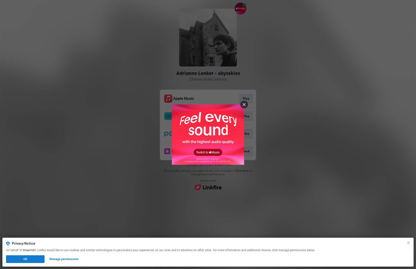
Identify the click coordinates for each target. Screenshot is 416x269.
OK (25, 259)
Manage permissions (63, 259)
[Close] (408, 243)
